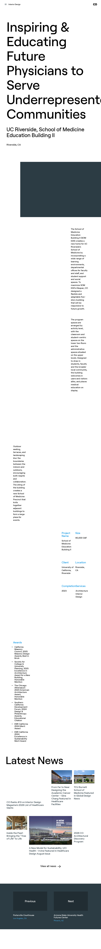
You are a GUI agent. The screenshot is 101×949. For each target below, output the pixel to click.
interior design (15, 4)
